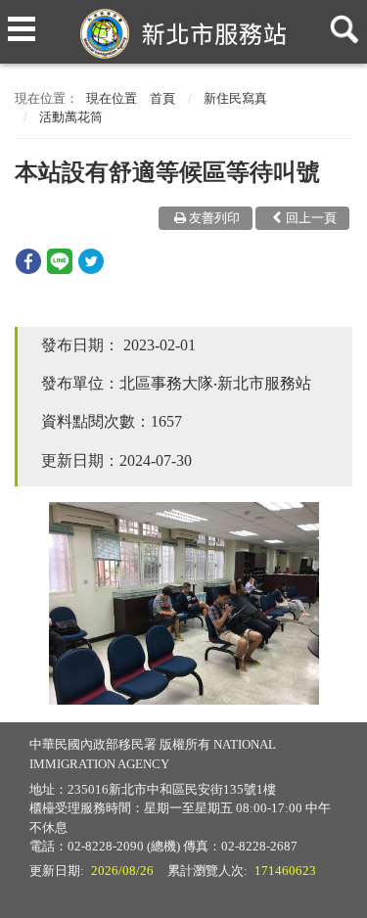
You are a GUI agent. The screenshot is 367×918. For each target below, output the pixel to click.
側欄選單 (21, 21)
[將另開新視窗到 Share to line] (59, 268)
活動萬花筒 (71, 117)
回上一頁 (311, 217)
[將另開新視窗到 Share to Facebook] (28, 268)
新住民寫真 (235, 98)
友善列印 (214, 217)
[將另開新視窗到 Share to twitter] (91, 268)
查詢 (340, 21)
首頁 (162, 98)
